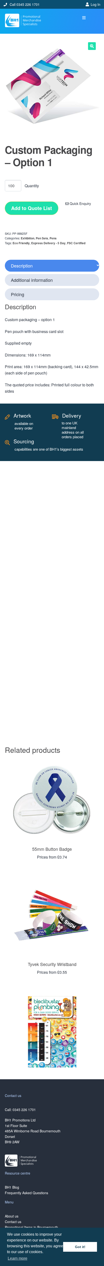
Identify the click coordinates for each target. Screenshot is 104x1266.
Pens (53, 238)
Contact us (13, 1221)
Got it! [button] (80, 1247)
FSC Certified (76, 243)
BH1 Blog (12, 1187)
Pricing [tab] (17, 294)
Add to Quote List (31, 207)
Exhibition (27, 238)
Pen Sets (42, 238)
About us (11, 1216)
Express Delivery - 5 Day (48, 243)
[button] (84, 18)
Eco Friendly (21, 243)
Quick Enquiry (80, 203)
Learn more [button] (17, 1258)
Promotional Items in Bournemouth (31, 1227)
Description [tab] (22, 265)
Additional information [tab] (32, 280)
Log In (95, 4)
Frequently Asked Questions (26, 1192)
